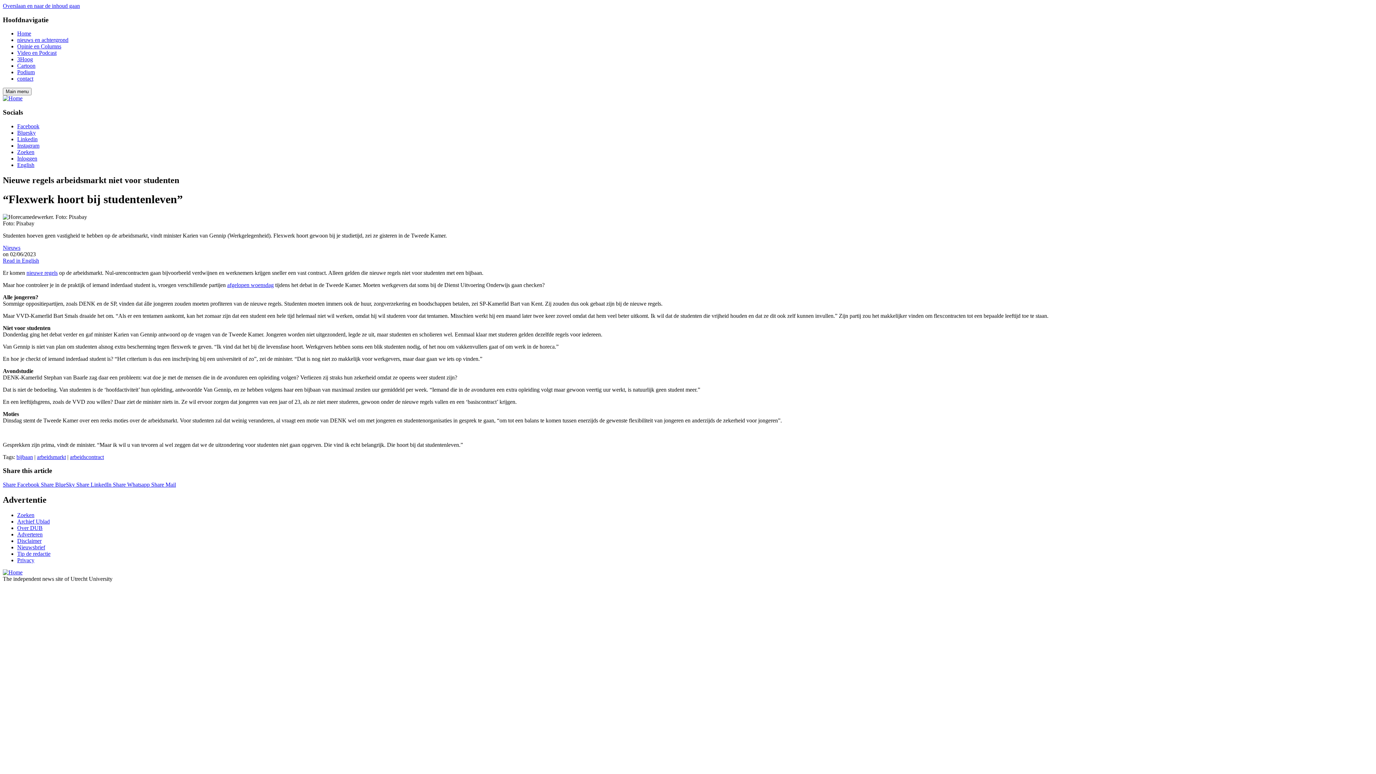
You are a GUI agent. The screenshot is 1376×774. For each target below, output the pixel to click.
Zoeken (25, 152)
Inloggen (27, 159)
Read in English (21, 261)
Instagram (28, 146)
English (25, 165)
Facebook (28, 126)
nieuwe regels (42, 273)
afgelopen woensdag (250, 285)
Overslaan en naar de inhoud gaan (41, 6)
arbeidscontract (87, 457)
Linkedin (27, 139)
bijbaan (24, 457)
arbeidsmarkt (51, 457)
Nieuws (11, 248)
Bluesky (26, 133)
